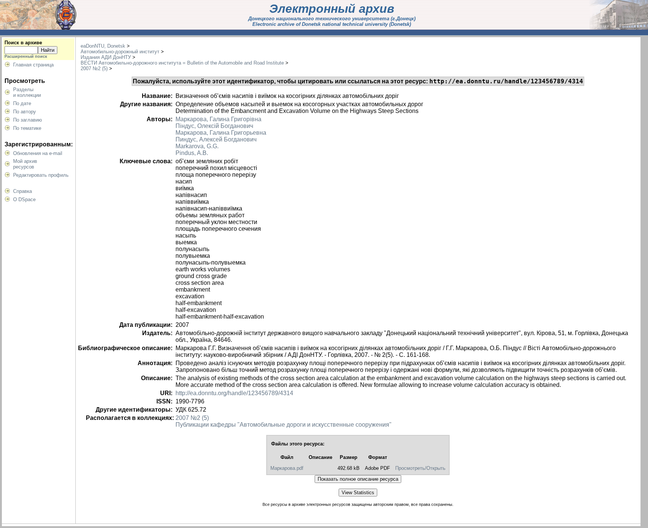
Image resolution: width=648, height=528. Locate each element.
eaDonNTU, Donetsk (103, 46)
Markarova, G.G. (197, 146)
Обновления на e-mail (37, 153)
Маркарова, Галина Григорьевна (221, 132)
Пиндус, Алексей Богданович (216, 139)
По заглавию (27, 120)
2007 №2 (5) (94, 68)
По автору (24, 111)
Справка (22, 191)
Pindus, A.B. (192, 153)
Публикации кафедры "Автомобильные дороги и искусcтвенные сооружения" (284, 424)
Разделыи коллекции (27, 92)
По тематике (27, 128)
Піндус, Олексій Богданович (214, 126)
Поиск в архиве (23, 42)
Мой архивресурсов (25, 164)
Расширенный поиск (25, 56)
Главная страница (33, 65)
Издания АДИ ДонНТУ (106, 57)
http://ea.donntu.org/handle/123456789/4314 (234, 393)
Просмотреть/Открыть (420, 468)
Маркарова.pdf (286, 468)
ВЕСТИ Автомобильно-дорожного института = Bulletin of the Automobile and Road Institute (182, 63)
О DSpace (24, 199)
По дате (22, 103)
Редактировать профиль (41, 175)
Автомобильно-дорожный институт (120, 51)
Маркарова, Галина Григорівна (218, 119)
